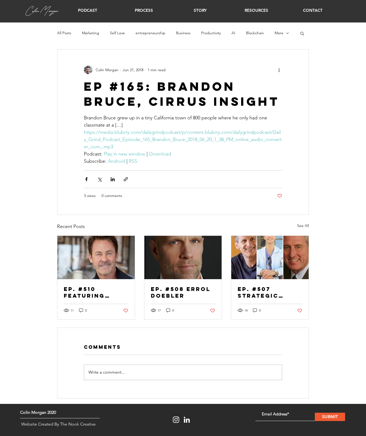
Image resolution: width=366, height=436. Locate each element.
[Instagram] (176, 419)
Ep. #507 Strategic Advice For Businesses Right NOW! (260, 292)
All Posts (64, 33)
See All (303, 225)
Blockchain (255, 33)
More (279, 33)
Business (183, 33)
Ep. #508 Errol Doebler (181, 292)
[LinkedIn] (186, 419)
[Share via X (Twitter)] (99, 179)
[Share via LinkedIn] (112, 179)
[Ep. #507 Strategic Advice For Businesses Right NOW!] (270, 257)
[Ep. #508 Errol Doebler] (183, 257)
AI (233, 33)
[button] (87, 10)
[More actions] (279, 70)
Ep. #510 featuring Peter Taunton (94, 292)
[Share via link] (125, 179)
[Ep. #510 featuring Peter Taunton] (96, 257)
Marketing (90, 33)
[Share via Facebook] (86, 179)
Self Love (117, 33)
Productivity (211, 33)
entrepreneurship (150, 33)
